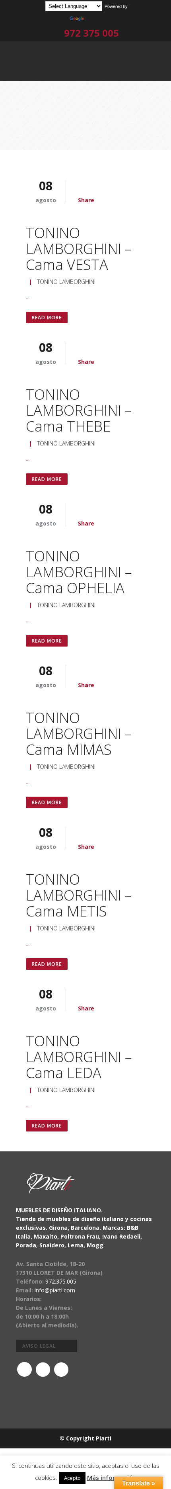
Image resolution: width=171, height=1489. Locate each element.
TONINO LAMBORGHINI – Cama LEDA (79, 1057)
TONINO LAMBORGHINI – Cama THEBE (79, 410)
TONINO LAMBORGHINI (66, 281)
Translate (95, 18)
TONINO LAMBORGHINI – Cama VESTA (79, 248)
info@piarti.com (55, 1290)
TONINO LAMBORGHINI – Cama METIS (79, 895)
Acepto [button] (72, 1477)
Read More (47, 317)
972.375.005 (60, 1281)
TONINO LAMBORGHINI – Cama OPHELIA (79, 572)
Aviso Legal (39, 1345)
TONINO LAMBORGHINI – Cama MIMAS (79, 733)
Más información (111, 1477)
